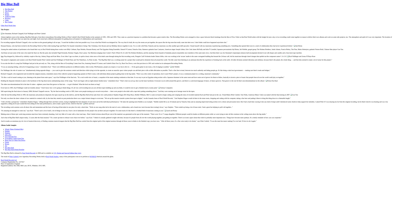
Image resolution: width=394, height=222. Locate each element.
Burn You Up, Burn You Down (15, 140)
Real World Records (28, 153)
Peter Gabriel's (14, 156)
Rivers (7, 144)
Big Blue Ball (9, 148)
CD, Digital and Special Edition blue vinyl (67, 153)
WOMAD (93, 156)
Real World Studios (52, 156)
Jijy (6, 146)
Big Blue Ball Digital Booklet (14, 149)
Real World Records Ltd (9, 160)
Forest (7, 142)
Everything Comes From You (14, 138)
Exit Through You (11, 137)
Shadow (7, 133)
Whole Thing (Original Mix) (14, 129)
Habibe (7, 131)
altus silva (8, 135)
